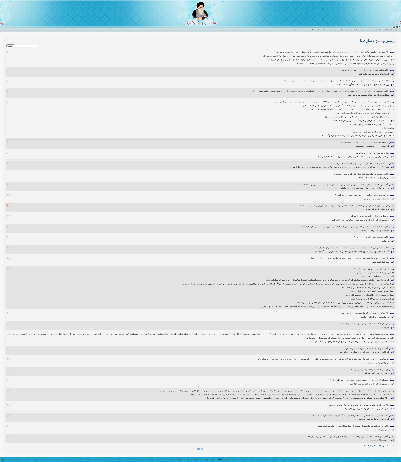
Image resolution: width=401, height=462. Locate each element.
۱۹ (9, 313)
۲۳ (9, 359)
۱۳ (9, 216)
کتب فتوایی (373, 29)
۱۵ (9, 237)
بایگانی (292, 29)
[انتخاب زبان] (394, 27)
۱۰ (9, 184)
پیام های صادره (343, 29)
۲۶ (9, 391)
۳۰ (9, 436)
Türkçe (188, 459)
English (206, 459)
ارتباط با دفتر (300, 29)
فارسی (220, 459)
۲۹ (9, 426)
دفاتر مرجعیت (310, 29)
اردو (213, 459)
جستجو (10, 46)
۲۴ (9, 369)
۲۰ (9, 324)
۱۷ (9, 258)
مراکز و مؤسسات (332, 29)
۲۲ (9, 348)
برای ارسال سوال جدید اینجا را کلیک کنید (379, 445)
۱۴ (9, 227)
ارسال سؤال (353, 29)
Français (179, 459)
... (398, 29)
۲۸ (9, 415)
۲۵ (9, 380)
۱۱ (9, 195)
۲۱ (9, 334)
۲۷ (9, 405)
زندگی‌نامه (392, 29)
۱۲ (9, 205)
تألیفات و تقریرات (382, 29)
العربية (227, 459)
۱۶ (9, 248)
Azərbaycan (196, 459)
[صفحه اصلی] (399, 27)
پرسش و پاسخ (363, 29)
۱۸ (9, 269)
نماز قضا (366, 41)
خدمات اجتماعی (321, 29)
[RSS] (397, 27)
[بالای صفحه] (2, 459)
